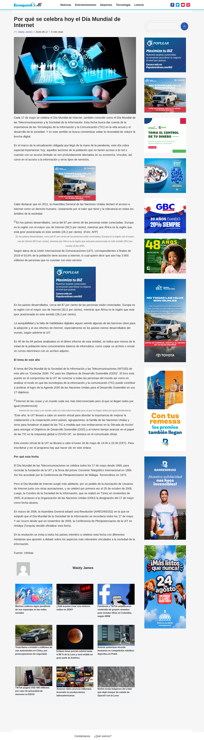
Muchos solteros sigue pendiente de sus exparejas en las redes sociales (32, 609)
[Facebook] (172, 5)
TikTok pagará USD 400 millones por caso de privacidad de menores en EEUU (32, 690)
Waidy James (25, 32)
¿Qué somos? (102, 736)
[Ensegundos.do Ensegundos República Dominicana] (28, 4)
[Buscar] (184, 26)
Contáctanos (82, 736)
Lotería (139, 4)
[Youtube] (183, 5)
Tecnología (123, 4)
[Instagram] (188, 5)
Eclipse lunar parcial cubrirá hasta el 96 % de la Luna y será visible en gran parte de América (74, 654)
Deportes (106, 4)
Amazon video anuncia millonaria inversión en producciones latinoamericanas (73, 692)
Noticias (65, 4)
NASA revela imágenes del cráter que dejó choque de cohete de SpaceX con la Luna (115, 692)
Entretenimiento (85, 4)
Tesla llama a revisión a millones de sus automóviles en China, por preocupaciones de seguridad (33, 650)
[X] (178, 5)
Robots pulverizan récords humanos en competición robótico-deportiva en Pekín (116, 650)
